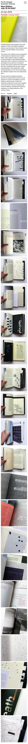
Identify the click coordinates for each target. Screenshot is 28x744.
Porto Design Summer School (8, 3)
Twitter (15, 93)
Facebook (9, 93)
